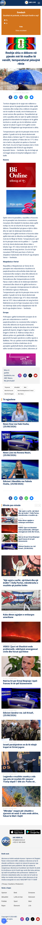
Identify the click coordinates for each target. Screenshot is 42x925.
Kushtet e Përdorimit (15, 884)
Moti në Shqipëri (9, 394)
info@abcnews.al (19, 840)
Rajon (3, 905)
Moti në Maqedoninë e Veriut (25, 390)
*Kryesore (7, 387)
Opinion (4, 893)
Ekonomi (17, 905)
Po (7, 20)
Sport (15, 901)
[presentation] (36, 505)
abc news (21, 394)
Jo (6, 23)
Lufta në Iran (18, 897)
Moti (25, 387)
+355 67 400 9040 (19, 842)
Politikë (4, 901)
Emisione (31, 893)
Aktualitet (17, 387)
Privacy (4, 884)
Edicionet (31, 897)
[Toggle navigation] (39, 3)
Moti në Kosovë (8, 390)
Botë (15, 893)
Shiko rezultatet (21, 30)
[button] (4, 921)
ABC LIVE (32, 2)
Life (29, 905)
